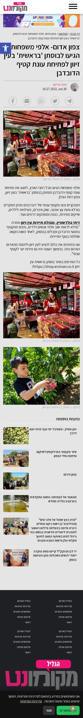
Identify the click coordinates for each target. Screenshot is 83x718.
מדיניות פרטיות (64, 606)
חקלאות (63, 34)
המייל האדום (65, 601)
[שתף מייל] (27, 101)
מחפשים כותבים (63, 611)
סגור (49, 710)
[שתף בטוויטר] (55, 101)
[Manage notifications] (73, 708)
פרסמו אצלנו (65, 617)
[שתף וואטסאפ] (41, 101)
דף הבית (75, 34)
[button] (5, 48)
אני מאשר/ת (68, 710)
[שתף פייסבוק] (13, 101)
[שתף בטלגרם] (69, 101)
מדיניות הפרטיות (31, 701)
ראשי (69, 622)
